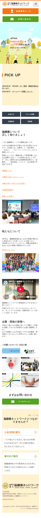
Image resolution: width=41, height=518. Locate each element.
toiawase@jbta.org (8, 499)
